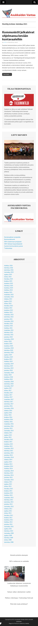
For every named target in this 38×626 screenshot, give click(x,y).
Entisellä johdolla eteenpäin (19, 555)
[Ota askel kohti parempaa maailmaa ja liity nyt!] (19, 159)
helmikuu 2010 (8, 531)
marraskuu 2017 (9, 386)
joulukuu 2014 (8, 455)
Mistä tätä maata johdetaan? (19, 604)
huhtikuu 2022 (8, 312)
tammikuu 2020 (8, 352)
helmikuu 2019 (8, 366)
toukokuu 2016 (8, 419)
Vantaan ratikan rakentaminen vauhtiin (19, 592)
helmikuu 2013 (8, 500)
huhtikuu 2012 (8, 522)
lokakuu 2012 (8, 508)
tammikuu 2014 (8, 475)
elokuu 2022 (8, 303)
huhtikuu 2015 (8, 446)
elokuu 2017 (8, 390)
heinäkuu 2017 (8, 393)
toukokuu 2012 (8, 520)
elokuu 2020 (8, 341)
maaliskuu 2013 (9, 497)
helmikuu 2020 (8, 350)
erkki (5, 42)
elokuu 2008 (8, 540)
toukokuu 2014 (8, 466)
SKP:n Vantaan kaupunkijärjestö (13, 244)
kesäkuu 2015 (8, 442)
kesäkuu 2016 (8, 417)
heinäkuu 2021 (8, 323)
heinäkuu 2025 (8, 279)
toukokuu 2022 (8, 310)
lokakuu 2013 (8, 482)
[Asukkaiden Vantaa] (19, 12)
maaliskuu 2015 (9, 448)
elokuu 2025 (8, 277)
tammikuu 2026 (8, 270)
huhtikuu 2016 (8, 421)
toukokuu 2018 (8, 377)
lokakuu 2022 (8, 299)
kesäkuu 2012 (8, 517)
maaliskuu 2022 (9, 314)
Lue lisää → (7, 74)
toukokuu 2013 (8, 493)
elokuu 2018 (8, 375)
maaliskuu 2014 (9, 471)
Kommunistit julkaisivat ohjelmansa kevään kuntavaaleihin (18, 35)
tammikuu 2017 (8, 404)
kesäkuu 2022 (8, 308)
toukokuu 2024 (8, 288)
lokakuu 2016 (8, 410)
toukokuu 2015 (8, 444)
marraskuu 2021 (9, 321)
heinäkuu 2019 (8, 357)
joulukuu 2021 (8, 319)
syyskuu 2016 (8, 413)
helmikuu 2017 (8, 401)
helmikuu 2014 (8, 473)
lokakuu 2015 (8, 433)
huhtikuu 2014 (8, 468)
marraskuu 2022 (9, 297)
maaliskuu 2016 (9, 424)
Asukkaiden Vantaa (19, 619)
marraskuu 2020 (9, 339)
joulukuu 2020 (8, 337)
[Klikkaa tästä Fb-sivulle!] (19, 221)
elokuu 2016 (8, 415)
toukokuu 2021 (8, 326)
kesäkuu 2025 (8, 281)
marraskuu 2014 (9, 457)
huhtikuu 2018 (8, 379)
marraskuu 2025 (9, 272)
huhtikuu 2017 (8, 397)
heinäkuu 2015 (8, 439)
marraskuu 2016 (9, 408)
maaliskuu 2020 (9, 348)
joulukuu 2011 (8, 524)
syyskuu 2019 (8, 355)
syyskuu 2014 (8, 462)
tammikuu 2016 (8, 426)
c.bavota (27, 623)
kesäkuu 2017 (8, 395)
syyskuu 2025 (8, 274)
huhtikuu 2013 (8, 495)
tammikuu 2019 (8, 368)
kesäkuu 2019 (8, 359)
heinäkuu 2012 (8, 515)
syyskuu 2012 (8, 511)
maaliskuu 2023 (9, 294)
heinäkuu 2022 (8, 305)
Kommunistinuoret (9, 239)
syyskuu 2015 (8, 435)
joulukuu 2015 (8, 428)
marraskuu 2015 (9, 430)
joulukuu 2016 (8, 406)
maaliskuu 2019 (9, 364)
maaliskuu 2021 (9, 330)
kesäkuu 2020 (8, 343)
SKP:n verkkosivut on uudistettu (19, 561)
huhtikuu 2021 (8, 328)
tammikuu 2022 (8, 317)
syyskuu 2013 (8, 484)
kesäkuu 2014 (8, 464)
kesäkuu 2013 (8, 491)
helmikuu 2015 (8, 450)
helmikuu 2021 (8, 332)
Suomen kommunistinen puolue (13, 246)
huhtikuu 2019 (8, 361)
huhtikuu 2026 (8, 265)
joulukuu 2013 (8, 477)
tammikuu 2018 (8, 384)
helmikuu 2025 (8, 285)
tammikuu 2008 (8, 542)
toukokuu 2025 (8, 283)
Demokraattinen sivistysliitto (12, 237)
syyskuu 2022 (8, 301)
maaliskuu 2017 (9, 399)
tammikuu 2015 (8, 453)
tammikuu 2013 (8, 502)
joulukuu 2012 (8, 504)
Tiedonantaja (8, 248)
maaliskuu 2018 (9, 381)
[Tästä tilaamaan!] (19, 105)
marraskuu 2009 (9, 533)
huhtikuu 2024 (8, 290)
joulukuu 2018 (8, 370)
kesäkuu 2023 (8, 292)
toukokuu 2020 (8, 346)
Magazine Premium (14, 623)
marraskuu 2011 (9, 526)
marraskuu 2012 (9, 506)
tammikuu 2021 (8, 334)
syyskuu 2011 (8, 529)
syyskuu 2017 (8, 388)
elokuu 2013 (8, 486)
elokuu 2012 (8, 513)
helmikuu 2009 (8, 537)
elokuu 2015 (8, 437)
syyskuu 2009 (8, 535)
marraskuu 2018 (9, 372)
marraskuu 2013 (9, 480)
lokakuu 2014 (8, 459)
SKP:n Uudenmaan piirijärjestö (13, 241)
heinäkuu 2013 (8, 488)
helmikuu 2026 (8, 268)
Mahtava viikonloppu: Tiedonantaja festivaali (19, 598)
